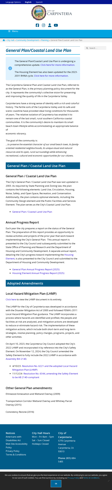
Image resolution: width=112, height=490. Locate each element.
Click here (11, 299)
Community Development (27, 40)
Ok (56, 483)
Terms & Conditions (16, 454)
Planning (44, 40)
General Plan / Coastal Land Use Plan (32, 211)
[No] (108, 480)
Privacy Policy (12, 451)
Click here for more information (57, 64)
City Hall (10, 40)
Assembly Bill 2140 (16, 358)
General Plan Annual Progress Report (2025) (36, 269)
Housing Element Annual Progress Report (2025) (38, 273)
